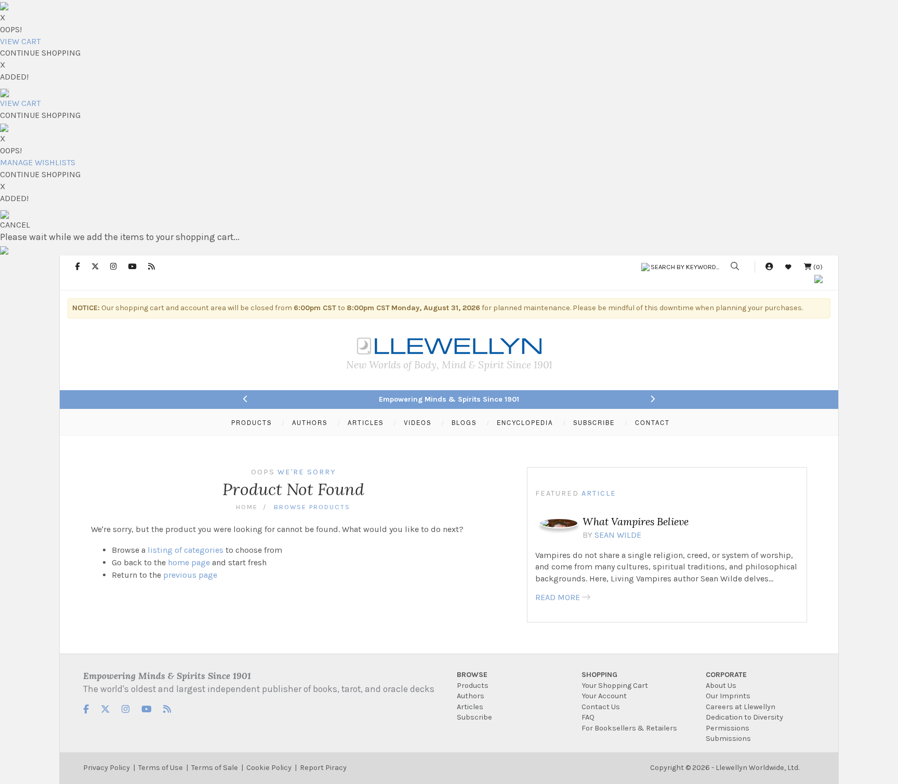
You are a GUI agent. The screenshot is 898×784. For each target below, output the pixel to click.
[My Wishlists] (788, 266)
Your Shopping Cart (615, 685)
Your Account (604, 696)
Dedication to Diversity (744, 717)
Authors (470, 696)
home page (189, 562)
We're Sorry (307, 472)
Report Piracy (323, 767)
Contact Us (601, 706)
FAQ (588, 717)
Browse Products (312, 507)
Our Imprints (728, 696)
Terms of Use (160, 767)
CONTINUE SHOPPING (40, 53)
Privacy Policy (106, 767)
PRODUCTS (251, 422)
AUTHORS (309, 422)
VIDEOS (417, 422)
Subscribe (474, 717)
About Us (721, 685)
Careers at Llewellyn (740, 706)
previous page (190, 575)
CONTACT (652, 422)
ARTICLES (366, 422)
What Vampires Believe (636, 521)
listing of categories (185, 550)
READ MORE (557, 597)
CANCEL (15, 225)
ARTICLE (599, 493)
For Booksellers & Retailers (629, 728)
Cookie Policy (269, 767)
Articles (470, 706)
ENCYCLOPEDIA (525, 422)
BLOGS (464, 422)
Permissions (727, 728)
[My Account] (769, 266)
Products (472, 685)
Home (247, 507)
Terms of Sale (214, 767)
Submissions (728, 738)
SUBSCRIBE (594, 422)
